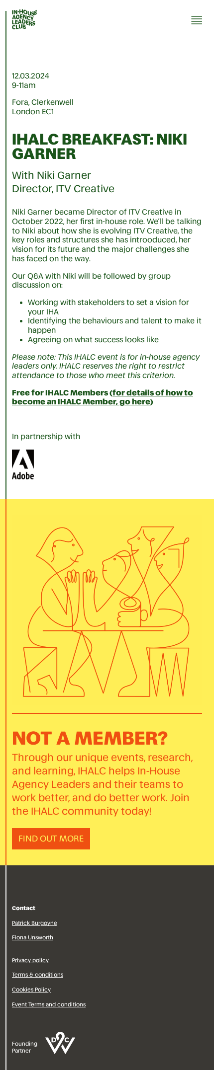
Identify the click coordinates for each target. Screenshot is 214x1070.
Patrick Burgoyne (34, 923)
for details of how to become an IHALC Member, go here (102, 397)
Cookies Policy (31, 990)
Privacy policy (30, 960)
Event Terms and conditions (49, 1004)
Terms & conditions (37, 975)
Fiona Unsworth (32, 937)
